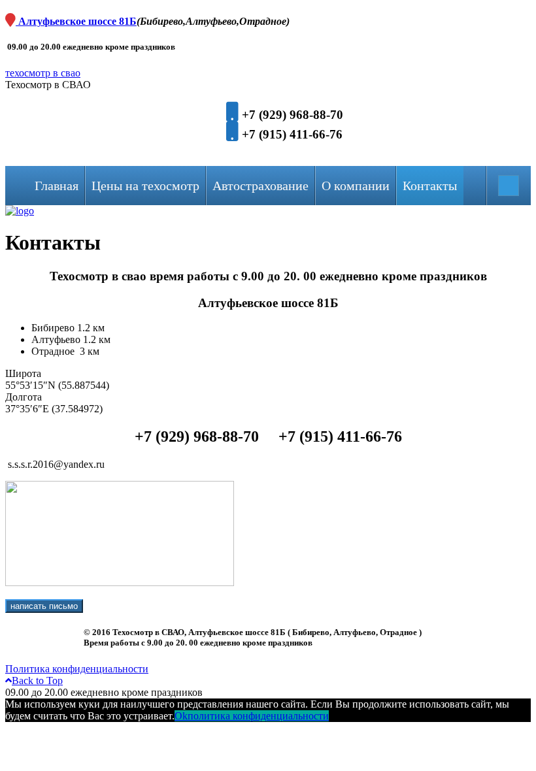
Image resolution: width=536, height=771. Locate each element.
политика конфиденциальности (258, 715)
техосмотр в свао (42, 72)
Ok (181, 715)
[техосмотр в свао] (19, 210)
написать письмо (44, 606)
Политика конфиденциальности (76, 668)
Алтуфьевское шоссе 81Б (76, 21)
